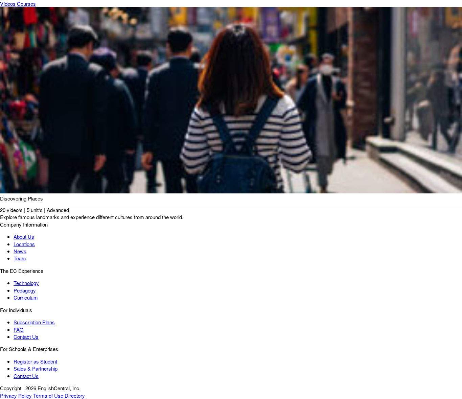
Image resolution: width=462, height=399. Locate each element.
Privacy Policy (16, 395)
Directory (75, 395)
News (20, 251)
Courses (26, 3)
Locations (24, 244)
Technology (26, 282)
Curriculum (26, 297)
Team (20, 258)
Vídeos (8, 3)
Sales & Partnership (35, 368)
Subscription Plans (34, 322)
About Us (24, 236)
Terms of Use (48, 395)
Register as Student (35, 361)
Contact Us (26, 336)
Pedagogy (25, 290)
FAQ (19, 329)
